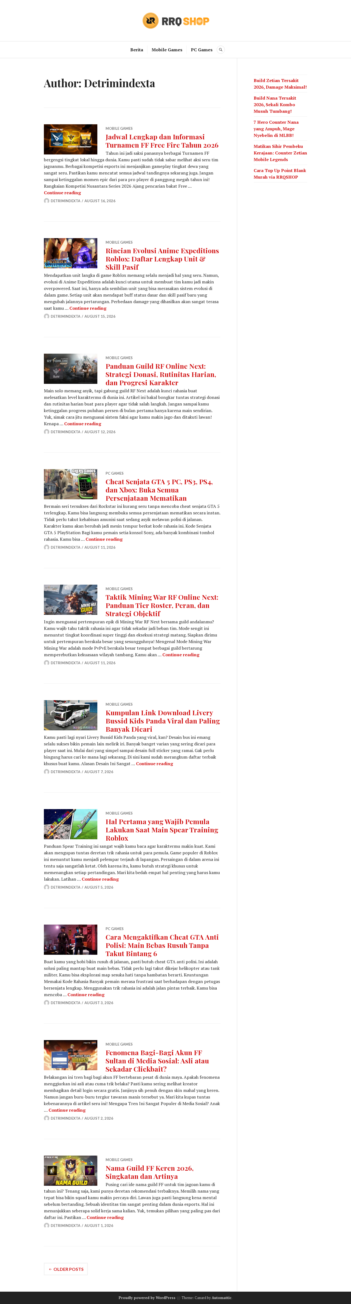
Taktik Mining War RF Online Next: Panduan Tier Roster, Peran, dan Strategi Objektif (162, 605)
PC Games (202, 50)
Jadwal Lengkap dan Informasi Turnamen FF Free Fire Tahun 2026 (162, 140)
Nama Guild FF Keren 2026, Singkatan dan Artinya (150, 1172)
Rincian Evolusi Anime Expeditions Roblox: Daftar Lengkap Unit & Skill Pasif (162, 258)
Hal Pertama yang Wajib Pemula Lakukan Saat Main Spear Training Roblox (162, 829)
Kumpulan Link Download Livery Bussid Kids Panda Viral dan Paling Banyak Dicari (163, 720)
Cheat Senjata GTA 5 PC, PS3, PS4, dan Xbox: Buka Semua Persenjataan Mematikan (159, 489)
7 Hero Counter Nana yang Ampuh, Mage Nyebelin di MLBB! (276, 128)
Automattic (221, 1297)
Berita (136, 50)
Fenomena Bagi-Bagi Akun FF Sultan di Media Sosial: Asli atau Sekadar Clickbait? (157, 1060)
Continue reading (62, 193)
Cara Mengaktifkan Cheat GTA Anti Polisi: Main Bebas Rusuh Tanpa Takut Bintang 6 (162, 945)
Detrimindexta (65, 201)
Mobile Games (167, 50)
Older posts (68, 1269)
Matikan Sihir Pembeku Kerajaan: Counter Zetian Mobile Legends (280, 152)
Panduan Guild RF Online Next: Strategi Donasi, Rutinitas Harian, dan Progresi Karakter (161, 374)
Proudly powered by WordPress (147, 1297)
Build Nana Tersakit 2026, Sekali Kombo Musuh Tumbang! (275, 104)
